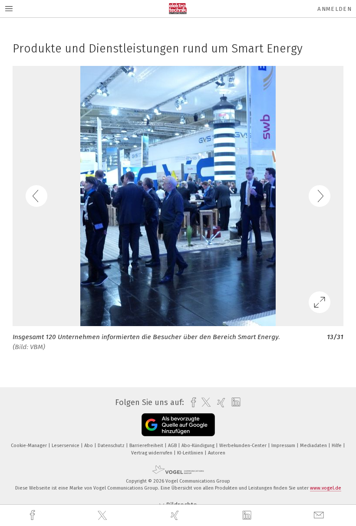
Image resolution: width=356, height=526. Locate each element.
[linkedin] (247, 515)
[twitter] (103, 516)
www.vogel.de (325, 488)
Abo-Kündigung (198, 445)
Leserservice (66, 445)
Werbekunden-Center (243, 445)
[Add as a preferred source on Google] (178, 424)
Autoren (216, 453)
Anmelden (334, 9)
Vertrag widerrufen (152, 453)
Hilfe (337, 445)
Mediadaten (314, 445)
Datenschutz (112, 445)
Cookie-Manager (29, 445)
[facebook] (33, 515)
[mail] (320, 515)
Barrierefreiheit (147, 445)
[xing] (176, 515)
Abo (89, 445)
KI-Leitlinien (190, 453)
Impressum (284, 445)
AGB (173, 445)
